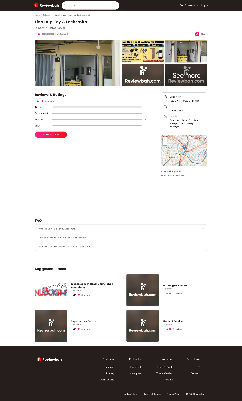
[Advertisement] (184, 198)
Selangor (47, 15)
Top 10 (169, 379)
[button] (186, 75)
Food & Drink (165, 367)
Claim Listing (106, 379)
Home (37, 15)
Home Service (60, 15)
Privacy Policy (174, 394)
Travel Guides (164, 373)
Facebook (136, 367)
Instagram (136, 373)
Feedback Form (130, 394)
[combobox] (94, 5)
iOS (198, 367)
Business (109, 367)
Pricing (110, 373)
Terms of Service (152, 394)
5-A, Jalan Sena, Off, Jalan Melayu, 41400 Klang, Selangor (184, 123)
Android (195, 373)
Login (204, 5)
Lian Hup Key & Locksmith (80, 15)
